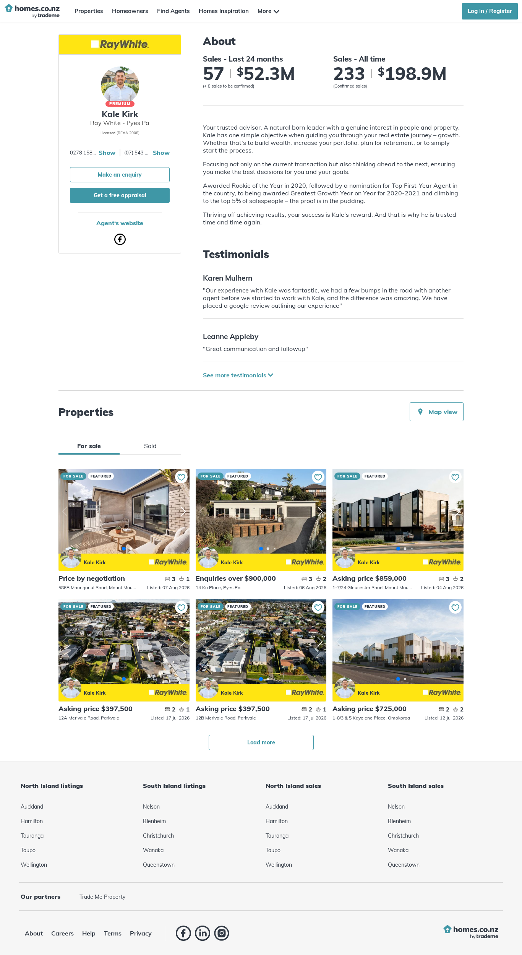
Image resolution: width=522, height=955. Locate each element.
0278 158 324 (83, 152)
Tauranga (32, 835)
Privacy (141, 933)
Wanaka (153, 850)
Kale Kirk (70, 557)
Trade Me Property (102, 896)
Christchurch (158, 835)
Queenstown (159, 864)
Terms (113, 933)
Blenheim (154, 821)
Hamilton (32, 821)
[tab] (89, 446)
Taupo (28, 850)
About (34, 933)
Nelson (151, 806)
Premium (120, 103)
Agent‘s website (119, 223)
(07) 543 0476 (137, 152)
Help (89, 933)
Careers (62, 933)
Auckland (32, 806)
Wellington (34, 864)
